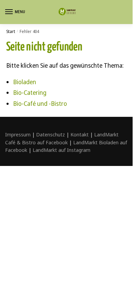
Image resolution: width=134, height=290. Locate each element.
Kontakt (79, 134)
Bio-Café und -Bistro (40, 103)
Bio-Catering (29, 92)
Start (10, 31)
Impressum (18, 134)
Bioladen (24, 82)
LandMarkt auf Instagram (61, 149)
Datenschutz (50, 134)
